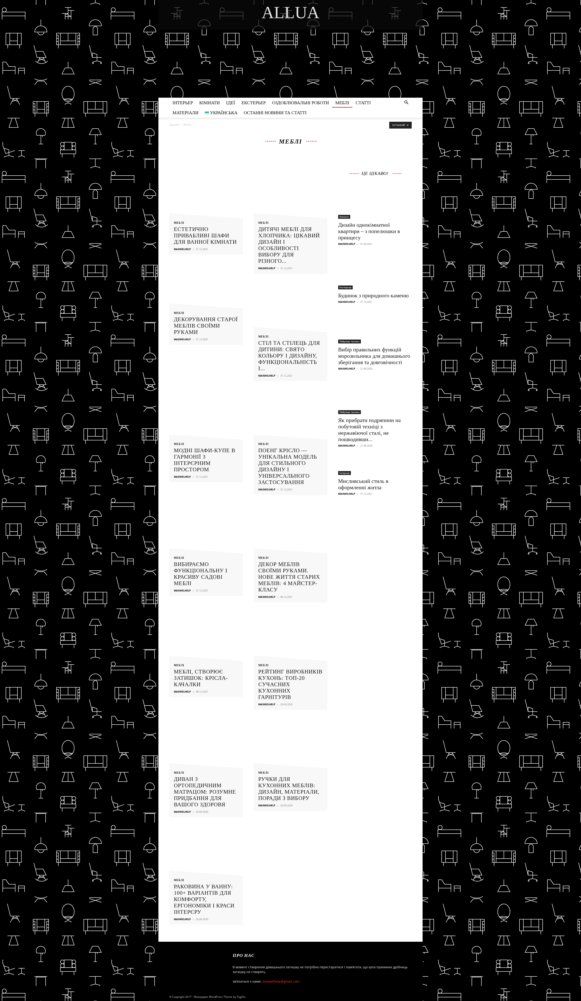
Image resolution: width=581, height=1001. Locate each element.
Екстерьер (253, 102)
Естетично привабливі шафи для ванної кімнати (205, 235)
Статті (363, 102)
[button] (406, 103)
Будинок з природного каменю (373, 295)
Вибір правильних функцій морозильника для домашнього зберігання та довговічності (374, 356)
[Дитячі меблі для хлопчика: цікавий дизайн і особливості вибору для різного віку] (290, 194)
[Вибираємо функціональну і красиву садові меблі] (206, 529)
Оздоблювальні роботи (300, 102)
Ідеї (230, 102)
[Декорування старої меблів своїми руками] (206, 296)
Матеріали (185, 112)
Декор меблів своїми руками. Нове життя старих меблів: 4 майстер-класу (289, 577)
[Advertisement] (290, 63)
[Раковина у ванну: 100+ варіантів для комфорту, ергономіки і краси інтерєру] (206, 852)
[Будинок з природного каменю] (375, 271)
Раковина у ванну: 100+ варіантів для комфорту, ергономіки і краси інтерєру (204, 899)
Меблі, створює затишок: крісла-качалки (201, 678)
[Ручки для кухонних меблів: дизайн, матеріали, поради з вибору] (290, 744)
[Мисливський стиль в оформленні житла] (375, 465)
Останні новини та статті (275, 112)
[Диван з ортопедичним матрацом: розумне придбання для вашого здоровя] (206, 744)
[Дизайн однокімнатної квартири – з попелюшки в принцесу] (375, 200)
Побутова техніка (349, 341)
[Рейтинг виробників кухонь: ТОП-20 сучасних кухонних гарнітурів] (290, 637)
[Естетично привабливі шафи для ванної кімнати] (206, 194)
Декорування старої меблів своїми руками (206, 325)
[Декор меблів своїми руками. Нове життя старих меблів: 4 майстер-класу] (290, 529)
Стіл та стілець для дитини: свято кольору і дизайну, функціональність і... (289, 355)
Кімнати (209, 102)
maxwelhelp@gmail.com (280, 981)
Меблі (342, 102)
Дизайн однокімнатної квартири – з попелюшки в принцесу (369, 231)
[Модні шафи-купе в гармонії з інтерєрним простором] (206, 415)
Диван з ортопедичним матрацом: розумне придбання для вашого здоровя (205, 791)
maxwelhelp (182, 249)
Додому (174, 125)
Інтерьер (182, 102)
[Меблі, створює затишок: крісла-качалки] (206, 637)
